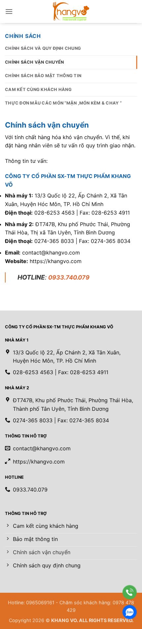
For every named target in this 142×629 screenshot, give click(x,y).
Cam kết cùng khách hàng (38, 89)
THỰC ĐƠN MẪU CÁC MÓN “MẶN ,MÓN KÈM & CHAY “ (63, 103)
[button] (9, 11)
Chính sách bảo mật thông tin (43, 75)
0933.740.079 (68, 277)
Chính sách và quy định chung (43, 48)
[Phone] (129, 592)
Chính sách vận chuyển (34, 62)
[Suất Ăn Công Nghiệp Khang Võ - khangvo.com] (71, 11)
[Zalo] (129, 612)
